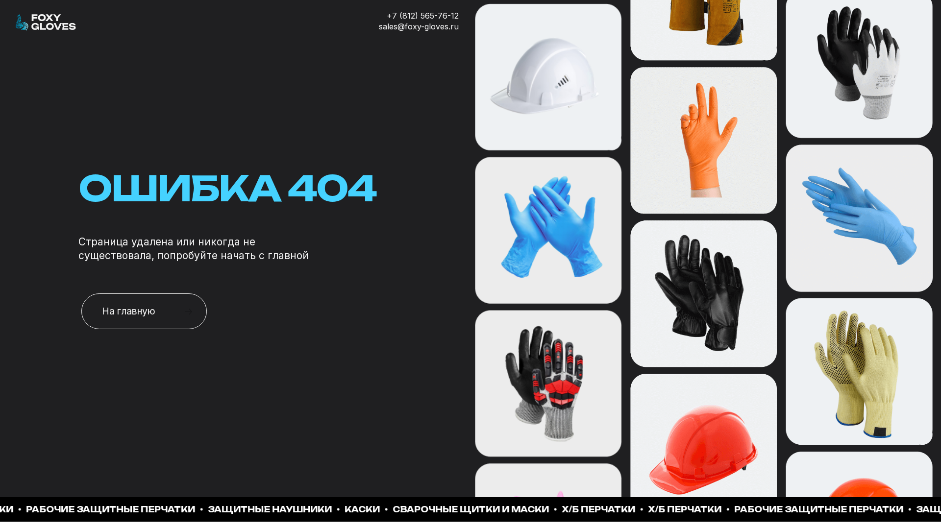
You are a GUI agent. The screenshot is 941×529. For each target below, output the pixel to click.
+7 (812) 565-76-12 (423, 16)
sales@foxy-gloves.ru (419, 26)
